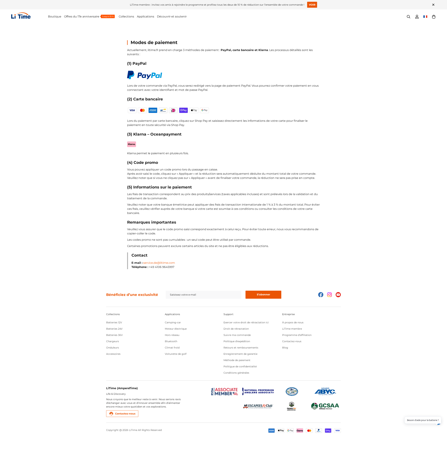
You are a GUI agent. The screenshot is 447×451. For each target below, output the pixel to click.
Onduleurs (112, 347)
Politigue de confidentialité (240, 366)
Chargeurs (112, 341)
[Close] (433, 4)
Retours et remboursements (241, 347)
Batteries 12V (114, 322)
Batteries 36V (114, 335)
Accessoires (113, 353)
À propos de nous (292, 322)
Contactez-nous (291, 341)
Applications (145, 16)
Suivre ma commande (237, 335)
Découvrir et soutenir (172, 16)
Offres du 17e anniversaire (81, 16)
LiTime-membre (292, 328)
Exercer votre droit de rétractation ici (246, 322)
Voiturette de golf (175, 353)
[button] (434, 16)
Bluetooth (171, 341)
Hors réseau (172, 335)
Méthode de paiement (237, 360)
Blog (285, 347)
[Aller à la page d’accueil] (29, 15)
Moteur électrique (176, 328)
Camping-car (173, 322)
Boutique (54, 16)
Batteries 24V (114, 328)
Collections (126, 16)
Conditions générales (236, 372)
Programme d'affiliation (297, 335)
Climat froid (172, 347)
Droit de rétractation (236, 328)
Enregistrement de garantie (240, 353)
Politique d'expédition (237, 341)
